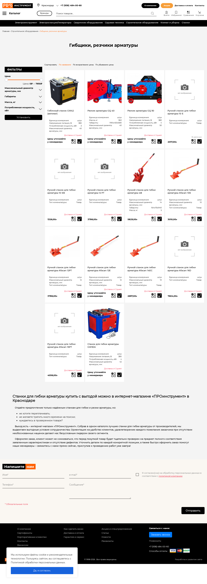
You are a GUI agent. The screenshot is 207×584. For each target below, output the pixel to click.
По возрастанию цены (83, 65)
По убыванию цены (104, 65)
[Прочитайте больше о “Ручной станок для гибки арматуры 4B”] (159, 219)
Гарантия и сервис (74, 537)
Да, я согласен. (42, 570)
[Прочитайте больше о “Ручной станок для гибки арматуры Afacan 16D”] (199, 295)
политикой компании (170, 476)
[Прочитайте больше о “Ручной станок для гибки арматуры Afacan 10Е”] (199, 219)
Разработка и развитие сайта (188, 559)
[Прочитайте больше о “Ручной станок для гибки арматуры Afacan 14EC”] (159, 295)
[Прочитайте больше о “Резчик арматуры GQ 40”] (119, 141)
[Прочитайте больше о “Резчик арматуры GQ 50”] (159, 141)
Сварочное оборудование (88, 22)
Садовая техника (114, 22)
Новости (106, 537)
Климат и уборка (170, 22)
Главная (6, 31)
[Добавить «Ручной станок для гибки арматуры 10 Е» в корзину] (199, 141)
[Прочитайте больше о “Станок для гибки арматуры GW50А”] (119, 375)
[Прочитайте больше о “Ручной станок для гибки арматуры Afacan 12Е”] (119, 295)
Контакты (199, 6)
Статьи (105, 533)
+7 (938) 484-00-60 (71, 5)
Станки (186, 22)
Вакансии (22, 545)
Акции (167, 6)
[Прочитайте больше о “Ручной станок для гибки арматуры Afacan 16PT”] (79, 375)
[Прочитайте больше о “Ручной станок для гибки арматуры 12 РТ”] (119, 219)
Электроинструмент (26, 22)
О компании (150, 6)
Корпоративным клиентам (32, 537)
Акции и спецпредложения (117, 529)
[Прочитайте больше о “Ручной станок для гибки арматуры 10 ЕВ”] (79, 219)
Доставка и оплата (184, 6)
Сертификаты (24, 533)
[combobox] (50, 5)
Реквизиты (108, 541)
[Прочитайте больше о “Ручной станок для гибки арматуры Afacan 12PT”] (79, 295)
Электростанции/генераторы (55, 22)
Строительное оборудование (142, 22)
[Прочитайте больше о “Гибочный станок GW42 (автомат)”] (79, 141)
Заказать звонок (160, 534)
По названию (65, 65)
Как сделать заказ (73, 529)
